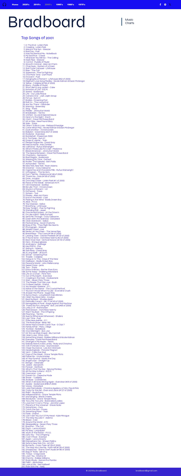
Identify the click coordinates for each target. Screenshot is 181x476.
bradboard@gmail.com (146, 471)
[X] (170, 4)
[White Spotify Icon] (165, 4)
